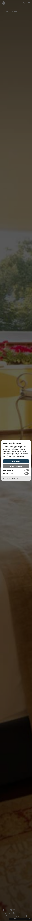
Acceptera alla (16, 461)
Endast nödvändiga (16, 466)
